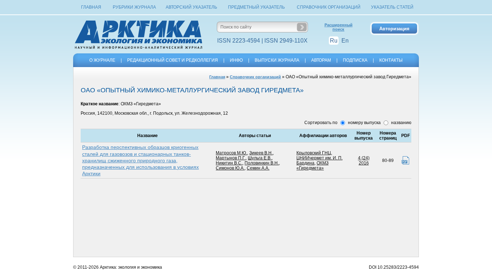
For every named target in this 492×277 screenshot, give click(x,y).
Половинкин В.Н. (262, 163)
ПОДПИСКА (355, 60)
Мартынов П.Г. (231, 158)
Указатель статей (392, 7)
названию (400, 122)
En (345, 41)
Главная (91, 7)
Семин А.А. (258, 168)
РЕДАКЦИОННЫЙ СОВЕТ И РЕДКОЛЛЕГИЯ (172, 60)
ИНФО (236, 60)
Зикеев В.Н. (261, 152)
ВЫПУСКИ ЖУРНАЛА (277, 60)
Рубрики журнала (134, 7)
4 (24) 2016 (364, 160)
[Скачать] (405, 160)
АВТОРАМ (321, 60)
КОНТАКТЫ (391, 60)
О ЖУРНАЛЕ (102, 60)
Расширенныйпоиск (339, 27)
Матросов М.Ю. (231, 152)
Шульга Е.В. (260, 158)
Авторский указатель (191, 7)
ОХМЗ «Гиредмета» (312, 166)
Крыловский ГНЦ (313, 152)
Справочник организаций (329, 7)
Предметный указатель (256, 7)
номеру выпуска (364, 122)
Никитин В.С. (229, 163)
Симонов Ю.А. (230, 168)
